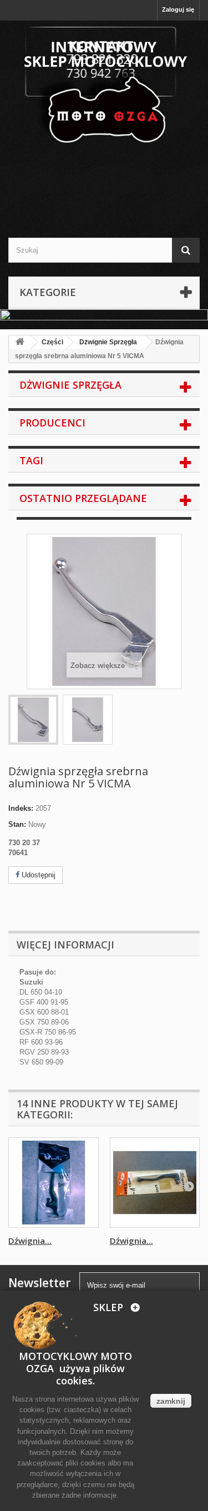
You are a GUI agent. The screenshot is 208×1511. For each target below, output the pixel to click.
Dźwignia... (30, 1240)
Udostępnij (37, 875)
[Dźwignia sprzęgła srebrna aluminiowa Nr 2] (53, 1182)
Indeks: (20, 808)
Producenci (52, 422)
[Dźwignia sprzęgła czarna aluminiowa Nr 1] (155, 1182)
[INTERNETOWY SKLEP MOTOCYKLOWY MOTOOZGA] (104, 86)
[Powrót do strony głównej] (20, 342)
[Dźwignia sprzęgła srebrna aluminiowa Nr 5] (33, 719)
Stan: (17, 824)
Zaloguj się (178, 9)
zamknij (170, 1401)
